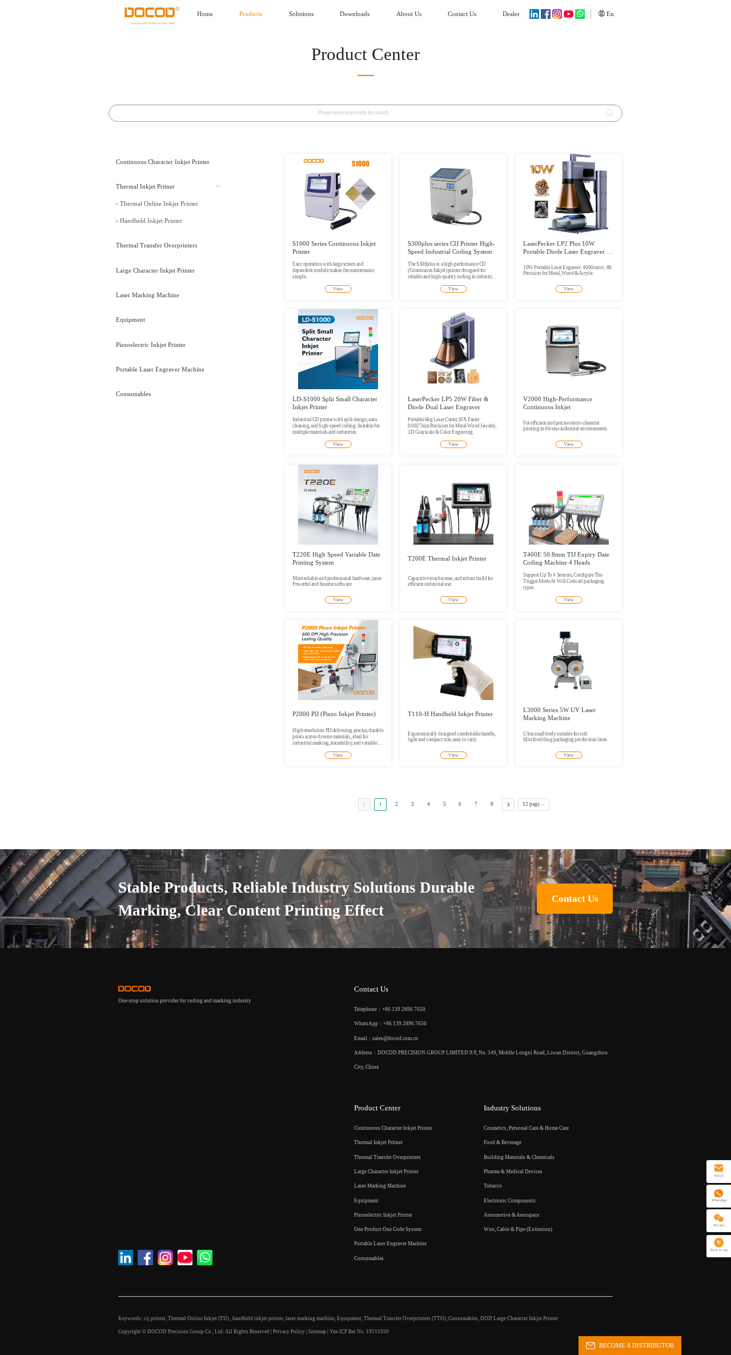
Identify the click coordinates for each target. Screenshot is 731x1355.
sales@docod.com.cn (395, 1038)
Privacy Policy (289, 1331)
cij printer (155, 1318)
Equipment (349, 1318)
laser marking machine (310, 1318)
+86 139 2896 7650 (405, 1023)
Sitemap (317, 1331)
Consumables (463, 1318)
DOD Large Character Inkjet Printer (519, 1318)
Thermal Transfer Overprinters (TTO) (405, 1318)
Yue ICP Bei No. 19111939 (359, 1331)
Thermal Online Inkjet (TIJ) (199, 1318)
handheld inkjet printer (257, 1318)
